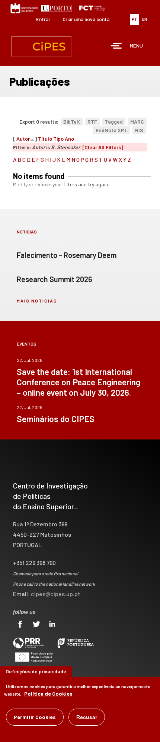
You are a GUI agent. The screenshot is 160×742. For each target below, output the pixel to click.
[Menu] (116, 46)
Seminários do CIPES (56, 419)
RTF (92, 121)
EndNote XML (112, 130)
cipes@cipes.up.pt (55, 593)
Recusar (86, 717)
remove (43, 184)
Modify (20, 184)
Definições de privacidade (36, 671)
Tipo (58, 138)
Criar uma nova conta (86, 19)
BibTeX (71, 121)
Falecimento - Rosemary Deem (66, 255)
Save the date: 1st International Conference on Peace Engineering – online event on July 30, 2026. (78, 382)
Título (45, 138)
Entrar (43, 19)
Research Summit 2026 (54, 279)
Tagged (114, 121)
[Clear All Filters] (102, 147)
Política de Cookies (48, 693)
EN (144, 19)
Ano (69, 138)
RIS (139, 130)
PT (134, 19)
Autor (23, 138)
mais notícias (37, 300)
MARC (137, 121)
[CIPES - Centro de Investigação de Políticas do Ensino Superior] (41, 46)
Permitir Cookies (35, 717)
